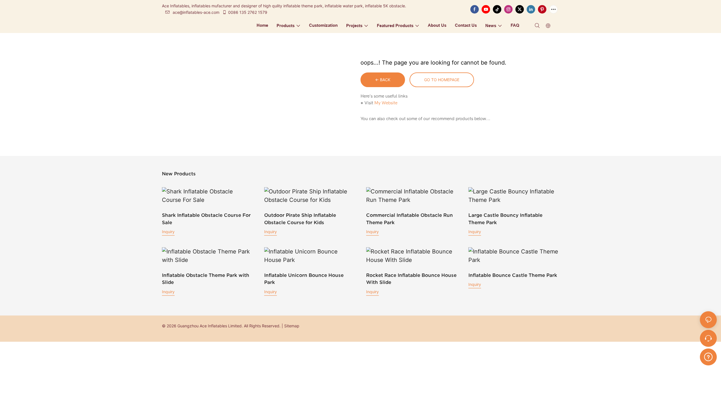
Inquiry (168, 231)
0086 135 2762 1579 (247, 12)
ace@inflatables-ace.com (196, 12)
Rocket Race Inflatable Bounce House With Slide (411, 278)
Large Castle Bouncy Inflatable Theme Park (505, 218)
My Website (385, 102)
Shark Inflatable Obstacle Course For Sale (206, 218)
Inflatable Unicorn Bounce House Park (304, 278)
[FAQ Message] (708, 356)
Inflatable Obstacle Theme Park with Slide (205, 278)
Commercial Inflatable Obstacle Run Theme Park (409, 218)
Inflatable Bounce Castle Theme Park (512, 275)
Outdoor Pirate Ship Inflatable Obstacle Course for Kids (300, 218)
